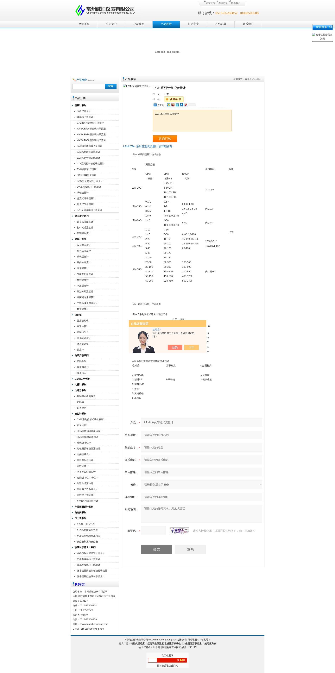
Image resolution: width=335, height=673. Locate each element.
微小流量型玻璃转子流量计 (91, 576)
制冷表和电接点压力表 (88, 535)
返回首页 (210, 3)
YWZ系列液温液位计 (87, 501)
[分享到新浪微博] (173, 104)
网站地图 (192, 639)
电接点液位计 (84, 454)
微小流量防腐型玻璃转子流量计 (92, 571)
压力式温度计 (84, 250)
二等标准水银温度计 (87, 303)
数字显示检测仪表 (86, 396)
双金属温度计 (84, 245)
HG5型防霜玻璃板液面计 (90, 431)
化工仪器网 (167, 655)
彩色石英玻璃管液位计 (88, 448)
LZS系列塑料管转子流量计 (90, 163)
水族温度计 (83, 285)
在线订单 (223, 3)
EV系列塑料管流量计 (88, 169)
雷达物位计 (83, 425)
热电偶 (80, 402)
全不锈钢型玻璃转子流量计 (91, 553)
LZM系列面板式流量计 (88, 152)
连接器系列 (83, 367)
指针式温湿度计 (85, 227)
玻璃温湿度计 (84, 233)
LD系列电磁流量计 (86, 175)
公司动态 (138, 23)
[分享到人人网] (181, 104)
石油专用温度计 (85, 291)
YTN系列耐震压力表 (87, 530)
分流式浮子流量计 (86, 198)
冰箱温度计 (83, 268)
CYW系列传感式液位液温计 (91, 419)
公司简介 (111, 23)
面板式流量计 (84, 111)
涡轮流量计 (83, 192)
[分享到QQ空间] (168, 104)
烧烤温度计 (83, 280)
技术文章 (193, 23)
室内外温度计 (84, 262)
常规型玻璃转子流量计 (88, 564)
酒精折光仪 (83, 332)
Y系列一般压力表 (86, 524)
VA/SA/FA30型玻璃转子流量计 (91, 141)
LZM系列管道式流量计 (88, 157)
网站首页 (84, 23)
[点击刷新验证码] (179, 530)
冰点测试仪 (83, 344)
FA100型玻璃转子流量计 (89, 146)
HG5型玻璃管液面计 (87, 437)
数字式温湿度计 (85, 221)
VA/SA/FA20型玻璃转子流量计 (91, 129)
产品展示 (166, 23)
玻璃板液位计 (84, 442)
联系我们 (236, 3)
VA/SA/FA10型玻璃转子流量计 (91, 135)
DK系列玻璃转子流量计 (89, 187)
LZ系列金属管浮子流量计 (90, 181)
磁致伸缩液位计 (85, 483)
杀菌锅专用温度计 (86, 297)
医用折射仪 (83, 320)
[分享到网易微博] (185, 104)
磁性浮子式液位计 (86, 495)
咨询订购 (165, 138)
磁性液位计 (83, 466)
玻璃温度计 (83, 256)
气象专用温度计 (85, 274)
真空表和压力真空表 (87, 541)
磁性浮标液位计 (85, 460)
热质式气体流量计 (86, 204)
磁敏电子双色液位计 (87, 489)
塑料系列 (81, 361)
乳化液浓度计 (84, 338)
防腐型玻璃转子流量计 (88, 559)
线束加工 (81, 373)
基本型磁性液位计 (86, 471)
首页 (247, 79)
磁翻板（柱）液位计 (87, 477)
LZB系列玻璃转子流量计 (89, 210)
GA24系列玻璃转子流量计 (90, 123)
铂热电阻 (81, 407)
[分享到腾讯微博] (177, 104)
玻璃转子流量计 (85, 117)
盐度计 (80, 349)
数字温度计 (83, 309)
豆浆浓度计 (83, 326)
